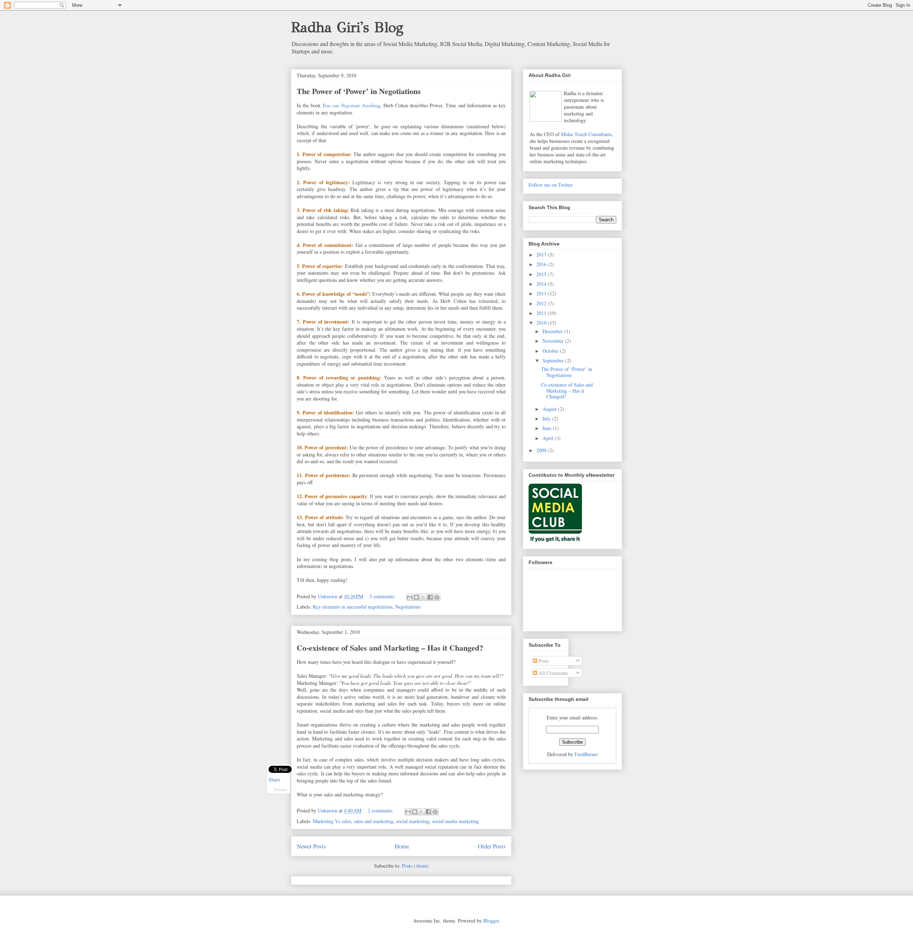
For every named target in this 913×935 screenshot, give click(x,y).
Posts (543, 660)
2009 (542, 450)
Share (274, 779)
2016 (542, 264)
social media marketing (455, 821)
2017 (542, 254)
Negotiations (407, 606)
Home (402, 846)
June (547, 428)
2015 (542, 274)
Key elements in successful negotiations (352, 606)
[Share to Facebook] (430, 597)
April (548, 438)
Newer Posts (311, 846)
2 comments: (381, 810)
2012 (542, 303)
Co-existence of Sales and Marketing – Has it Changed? (390, 648)
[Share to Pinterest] (436, 597)
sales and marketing (373, 821)
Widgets (280, 789)
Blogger (491, 920)
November (553, 340)
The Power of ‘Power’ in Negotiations (359, 91)
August (550, 408)
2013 (542, 293)
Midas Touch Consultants (586, 134)
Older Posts (492, 846)
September (553, 360)
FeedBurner (586, 754)
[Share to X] (423, 597)
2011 (542, 313)
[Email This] (409, 597)
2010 (542, 322)
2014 (542, 283)
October (551, 350)
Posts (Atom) (415, 865)
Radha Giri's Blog (347, 27)
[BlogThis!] (416, 597)
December (553, 331)
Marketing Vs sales (332, 821)
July (547, 418)
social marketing (412, 821)
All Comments (552, 673)
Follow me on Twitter (551, 184)
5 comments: (383, 596)
